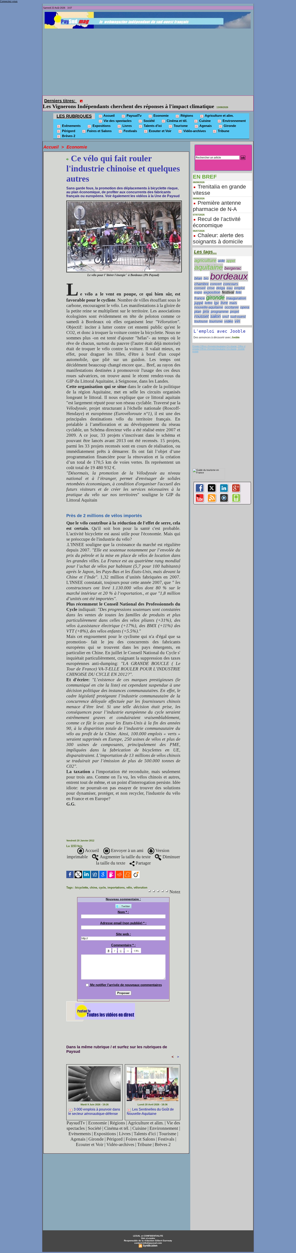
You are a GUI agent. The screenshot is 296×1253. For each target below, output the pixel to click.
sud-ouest (238, 310)
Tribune (223, 125)
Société (149, 115)
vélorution (140, 881)
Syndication (150, 1239)
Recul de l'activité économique (217, 216)
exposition (212, 286)
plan (197, 305)
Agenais (205, 119)
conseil (199, 282)
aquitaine (208, 261)
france (199, 292)
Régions (186, 109)
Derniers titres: (60, 100)
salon (215, 310)
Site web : (123, 928)
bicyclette (81, 881)
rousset (201, 310)
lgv (216, 297)
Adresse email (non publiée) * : (123, 917)
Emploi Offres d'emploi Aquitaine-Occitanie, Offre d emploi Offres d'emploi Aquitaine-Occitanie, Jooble (218, 341)
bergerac (232, 262)
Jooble (235, 331)
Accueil (109, 109)
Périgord (68, 125)
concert (215, 278)
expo (198, 286)
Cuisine (204, 115)
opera (244, 301)
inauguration (236, 292)
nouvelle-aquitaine (208, 301)
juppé (198, 297)
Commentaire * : (123, 939)
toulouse (201, 315)
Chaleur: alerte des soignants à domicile (218, 232)
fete (238, 286)
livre (224, 297)
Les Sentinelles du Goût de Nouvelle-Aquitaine (150, 1105)
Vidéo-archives (194, 125)
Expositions (101, 119)
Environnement (234, 115)
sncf (225, 310)
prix (206, 305)
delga (220, 282)
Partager (143, 857)
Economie (161, 109)
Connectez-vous (9, 1)
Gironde (229, 119)
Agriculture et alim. (219, 109)
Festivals (130, 125)
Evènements (71, 119)
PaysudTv (133, 109)
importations (116, 881)
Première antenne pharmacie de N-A (217, 200)
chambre (201, 278)
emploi (239, 282)
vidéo (228, 315)
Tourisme (180, 119)
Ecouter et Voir (159, 125)
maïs (233, 297)
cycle (102, 881)
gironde (215, 291)
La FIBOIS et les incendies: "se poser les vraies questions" (152, 100)
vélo (129, 881)
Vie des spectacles (117, 115)
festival (228, 286)
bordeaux (229, 270)
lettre (208, 297)
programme (219, 305)
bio (206, 272)
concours (230, 278)
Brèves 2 (68, 130)
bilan (198, 272)
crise (211, 282)
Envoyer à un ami (126, 844)
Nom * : (123, 906)
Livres (127, 119)
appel (230, 255)
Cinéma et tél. (176, 115)
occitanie (232, 301)
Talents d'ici (152, 119)
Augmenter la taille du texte (125, 850)
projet (234, 305)
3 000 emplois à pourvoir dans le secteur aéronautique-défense (94, 1105)
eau (230, 282)
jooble (195, 345)
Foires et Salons (99, 125)
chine (93, 881)
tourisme (216, 315)
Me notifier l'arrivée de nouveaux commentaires (126, 979)
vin (237, 315)
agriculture (205, 254)
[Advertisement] (149, 61)
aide (221, 255)
